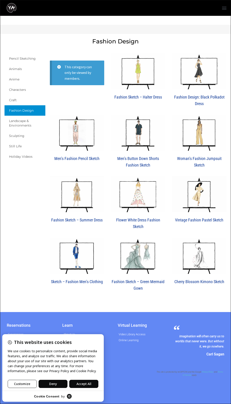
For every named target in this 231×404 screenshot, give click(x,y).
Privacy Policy (207, 372)
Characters (17, 90)
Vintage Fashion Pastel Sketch (199, 220)
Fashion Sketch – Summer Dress (77, 220)
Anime (14, 79)
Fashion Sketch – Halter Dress (138, 97)
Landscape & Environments (20, 123)
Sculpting (16, 136)
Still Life (15, 146)
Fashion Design (21, 110)
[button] (224, 8)
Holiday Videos (20, 157)
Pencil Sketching (22, 58)
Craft (13, 100)
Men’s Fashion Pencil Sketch (76, 158)
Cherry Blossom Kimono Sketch (199, 281)
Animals (15, 69)
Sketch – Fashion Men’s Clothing (77, 281)
